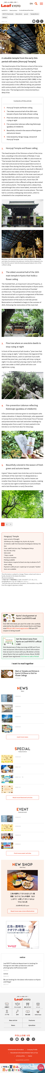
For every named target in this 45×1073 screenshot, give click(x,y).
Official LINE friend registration (17, 628)
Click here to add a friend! (29, 656)
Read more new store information (22, 911)
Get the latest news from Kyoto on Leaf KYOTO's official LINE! (28, 641)
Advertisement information (16, 1049)
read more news (22, 737)
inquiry (30, 1056)
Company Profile (32, 1049)
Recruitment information (17, 1053)
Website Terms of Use (31, 1053)
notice (5, 974)
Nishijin (5, 17)
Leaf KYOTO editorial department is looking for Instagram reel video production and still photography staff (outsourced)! (20, 965)
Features (32, 1020)
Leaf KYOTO (5, 10)
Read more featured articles (22, 797)
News (13, 1025)
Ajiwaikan (32, 1025)
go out (26, 14)
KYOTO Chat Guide (8, 14)
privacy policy (20, 1056)
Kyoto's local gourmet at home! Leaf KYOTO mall (26, 617)
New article (19, 14)
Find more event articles (22, 853)
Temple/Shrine (34, 14)
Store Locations (13, 10)
